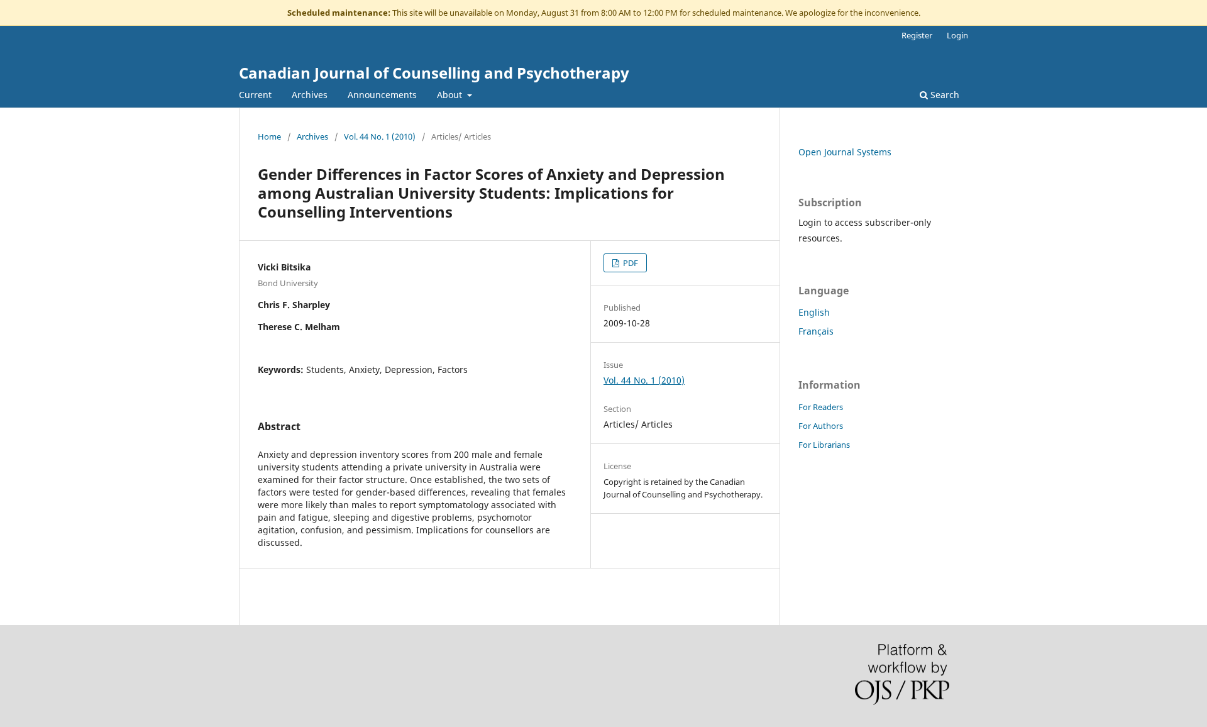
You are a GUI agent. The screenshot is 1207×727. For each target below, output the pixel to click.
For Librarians (824, 444)
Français (816, 331)
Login (957, 35)
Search (943, 95)
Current (255, 95)
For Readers (820, 407)
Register (916, 35)
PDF (629, 263)
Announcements (382, 95)
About (451, 95)
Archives (310, 95)
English (814, 312)
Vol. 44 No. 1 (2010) (380, 136)
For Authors (820, 425)
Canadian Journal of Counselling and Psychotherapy (434, 72)
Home (269, 136)
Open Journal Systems (844, 152)
